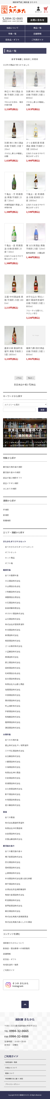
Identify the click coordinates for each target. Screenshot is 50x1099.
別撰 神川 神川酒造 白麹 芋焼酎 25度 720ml (13, 146)
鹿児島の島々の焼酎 (11, 472)
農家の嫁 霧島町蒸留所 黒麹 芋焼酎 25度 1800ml (13, 351)
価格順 (27, 59)
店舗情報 (7, 953)
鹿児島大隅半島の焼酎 (12, 467)
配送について (9, 1073)
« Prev (18, 378)
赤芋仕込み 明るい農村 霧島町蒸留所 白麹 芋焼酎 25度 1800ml (35, 301)
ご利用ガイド (9, 970)
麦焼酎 (6, 515)
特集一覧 (12, 33)
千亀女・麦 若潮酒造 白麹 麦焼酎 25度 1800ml (35, 197)
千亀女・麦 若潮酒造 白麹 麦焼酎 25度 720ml (13, 248)
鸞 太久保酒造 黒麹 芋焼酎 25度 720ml (35, 247)
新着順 (35, 59)
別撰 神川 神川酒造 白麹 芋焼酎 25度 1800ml (35, 94)
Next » (30, 378)
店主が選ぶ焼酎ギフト (12, 477)
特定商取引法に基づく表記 (14, 1079)
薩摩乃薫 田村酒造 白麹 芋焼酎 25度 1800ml (35, 351)
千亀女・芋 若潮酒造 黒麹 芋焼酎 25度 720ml (13, 197)
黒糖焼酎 (7, 520)
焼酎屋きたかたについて (13, 943)
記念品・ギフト (12, 39)
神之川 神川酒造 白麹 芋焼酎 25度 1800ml (13, 94)
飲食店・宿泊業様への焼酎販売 (16, 948)
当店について (12, 27)
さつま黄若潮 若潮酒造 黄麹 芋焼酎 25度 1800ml (35, 146)
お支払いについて (11, 1068)
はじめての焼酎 (9, 488)
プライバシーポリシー (12, 1084)
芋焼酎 (6, 509)
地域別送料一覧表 (10, 964)
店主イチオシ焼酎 (10, 483)
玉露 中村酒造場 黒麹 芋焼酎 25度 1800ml (13, 300)
